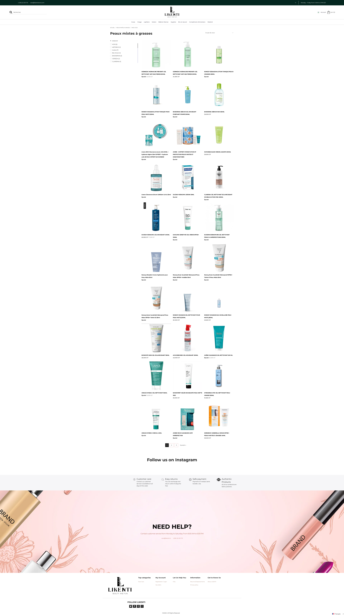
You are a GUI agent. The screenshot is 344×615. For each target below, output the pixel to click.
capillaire (147, 22)
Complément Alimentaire (197, 22)
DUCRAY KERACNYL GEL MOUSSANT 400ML (156, 217)
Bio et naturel (182, 22)
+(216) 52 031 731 (178, 538)
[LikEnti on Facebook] (134, 606)
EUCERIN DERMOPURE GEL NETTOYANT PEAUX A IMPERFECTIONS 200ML (219, 217)
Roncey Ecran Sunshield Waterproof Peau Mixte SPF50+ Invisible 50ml (187, 257)
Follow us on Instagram (172, 459)
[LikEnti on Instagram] (138, 606)
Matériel (210, 22)
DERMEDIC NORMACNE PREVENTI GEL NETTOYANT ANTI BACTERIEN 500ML (156, 54)
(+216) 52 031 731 (23, 2)
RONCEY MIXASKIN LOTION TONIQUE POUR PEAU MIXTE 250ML (156, 94)
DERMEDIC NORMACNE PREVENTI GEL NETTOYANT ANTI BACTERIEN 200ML (187, 54)
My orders (158, 585)
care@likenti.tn (166, 538)
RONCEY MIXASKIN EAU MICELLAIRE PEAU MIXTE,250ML (219, 297)
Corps (133, 22)
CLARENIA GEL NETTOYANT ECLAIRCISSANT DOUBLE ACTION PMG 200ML (219, 177)
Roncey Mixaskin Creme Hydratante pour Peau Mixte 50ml (156, 257)
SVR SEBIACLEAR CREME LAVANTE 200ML (219, 134)
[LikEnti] (172, 12)
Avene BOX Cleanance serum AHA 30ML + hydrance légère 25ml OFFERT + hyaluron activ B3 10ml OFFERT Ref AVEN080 (156, 134)
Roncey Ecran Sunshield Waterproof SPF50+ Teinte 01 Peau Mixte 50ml (219, 257)
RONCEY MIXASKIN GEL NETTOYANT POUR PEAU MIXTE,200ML (187, 297)
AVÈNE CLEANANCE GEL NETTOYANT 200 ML (219, 338)
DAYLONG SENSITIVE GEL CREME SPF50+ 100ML (187, 217)
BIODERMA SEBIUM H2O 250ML (219, 94)
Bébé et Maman (163, 22)
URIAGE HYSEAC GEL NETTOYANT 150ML (156, 375)
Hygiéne (173, 22)
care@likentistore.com (37, 2)
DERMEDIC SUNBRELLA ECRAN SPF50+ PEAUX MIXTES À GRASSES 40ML (219, 415)
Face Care (141, 581)
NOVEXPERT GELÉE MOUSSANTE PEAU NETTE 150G (187, 375)
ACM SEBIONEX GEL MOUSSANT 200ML (187, 338)
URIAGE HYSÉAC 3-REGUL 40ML (156, 415)
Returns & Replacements (197, 581)
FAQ (174, 581)
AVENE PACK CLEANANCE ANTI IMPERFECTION (187, 415)
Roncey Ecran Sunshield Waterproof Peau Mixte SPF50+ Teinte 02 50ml (156, 297)
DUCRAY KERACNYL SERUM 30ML (187, 177)
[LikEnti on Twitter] (130, 606)
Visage (139, 22)
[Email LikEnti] (142, 606)
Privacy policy (194, 585)
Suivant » (183, 445)
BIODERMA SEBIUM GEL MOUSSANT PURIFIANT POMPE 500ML (187, 94)
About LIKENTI (212, 581)
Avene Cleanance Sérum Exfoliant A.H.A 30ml (156, 177)
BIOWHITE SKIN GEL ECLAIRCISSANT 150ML (156, 338)
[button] (114, 41)
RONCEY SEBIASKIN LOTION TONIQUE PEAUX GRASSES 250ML (219, 54)
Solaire (154, 22)
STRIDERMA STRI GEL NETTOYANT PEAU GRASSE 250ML (219, 375)
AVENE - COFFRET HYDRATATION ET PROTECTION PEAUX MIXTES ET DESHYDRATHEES (187, 134)
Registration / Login (161, 581)
